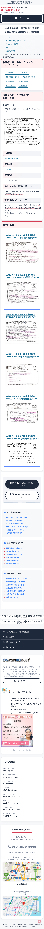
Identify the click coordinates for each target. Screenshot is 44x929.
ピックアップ (10, 86)
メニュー (23, 18)
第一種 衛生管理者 (12, 77)
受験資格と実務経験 (12, 557)
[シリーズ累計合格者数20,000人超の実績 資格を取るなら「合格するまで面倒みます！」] (16, 660)
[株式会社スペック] (4, 690)
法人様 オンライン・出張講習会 (17, 73)
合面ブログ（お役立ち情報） (15, 594)
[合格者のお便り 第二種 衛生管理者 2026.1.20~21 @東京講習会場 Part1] (22, 252)
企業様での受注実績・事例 (15, 585)
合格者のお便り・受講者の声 (15, 591)
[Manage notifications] (39, 921)
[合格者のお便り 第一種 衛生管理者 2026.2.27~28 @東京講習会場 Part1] (22, 373)
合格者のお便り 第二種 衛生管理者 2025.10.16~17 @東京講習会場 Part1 (22, 276)
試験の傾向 (23, 86)
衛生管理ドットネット (13, 10)
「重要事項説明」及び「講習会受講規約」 (16, 632)
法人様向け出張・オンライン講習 (17, 579)
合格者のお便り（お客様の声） (16, 41)
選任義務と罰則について (14, 554)
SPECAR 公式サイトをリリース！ (22, 709)
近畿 (6, 48)
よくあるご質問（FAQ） (14, 588)
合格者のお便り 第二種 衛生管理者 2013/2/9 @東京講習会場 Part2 (22, 622)
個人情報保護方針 (8, 637)
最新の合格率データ (12, 560)
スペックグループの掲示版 (20, 692)
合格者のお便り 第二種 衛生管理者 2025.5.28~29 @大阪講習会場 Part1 (22, 437)
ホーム (7, 37)
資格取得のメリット (12, 563)
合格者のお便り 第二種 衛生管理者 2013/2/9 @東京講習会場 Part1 (22, 617)
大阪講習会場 (10, 51)
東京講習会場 (10, 81)
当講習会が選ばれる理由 (14, 533)
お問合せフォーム (12, 597)
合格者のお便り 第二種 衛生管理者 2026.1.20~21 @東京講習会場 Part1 (22, 236)
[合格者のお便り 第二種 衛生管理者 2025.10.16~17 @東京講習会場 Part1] (22, 292)
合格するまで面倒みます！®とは (17, 517)
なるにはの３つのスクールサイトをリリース (25, 713)
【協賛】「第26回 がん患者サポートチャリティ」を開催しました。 (26, 699)
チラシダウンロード (23, 681)
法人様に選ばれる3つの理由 (15, 582)
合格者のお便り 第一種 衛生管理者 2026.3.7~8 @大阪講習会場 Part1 (21, 315)
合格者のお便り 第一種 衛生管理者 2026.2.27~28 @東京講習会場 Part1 (22, 355)
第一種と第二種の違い (13, 551)
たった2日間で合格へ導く (14, 524)
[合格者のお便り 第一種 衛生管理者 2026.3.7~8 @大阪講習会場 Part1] (22, 332)
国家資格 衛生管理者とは (14, 548)
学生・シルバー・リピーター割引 (17, 527)
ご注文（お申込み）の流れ (15, 530)
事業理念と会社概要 (9, 647)
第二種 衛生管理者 (11, 44)
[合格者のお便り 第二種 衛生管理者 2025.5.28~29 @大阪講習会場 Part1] (22, 453)
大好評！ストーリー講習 (14, 520)
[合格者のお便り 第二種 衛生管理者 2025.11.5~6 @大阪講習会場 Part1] (22, 413)
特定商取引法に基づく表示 (11, 642)
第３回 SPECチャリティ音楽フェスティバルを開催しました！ (26, 705)
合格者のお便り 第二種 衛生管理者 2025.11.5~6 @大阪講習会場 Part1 (21, 397)
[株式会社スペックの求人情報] (22, 730)
